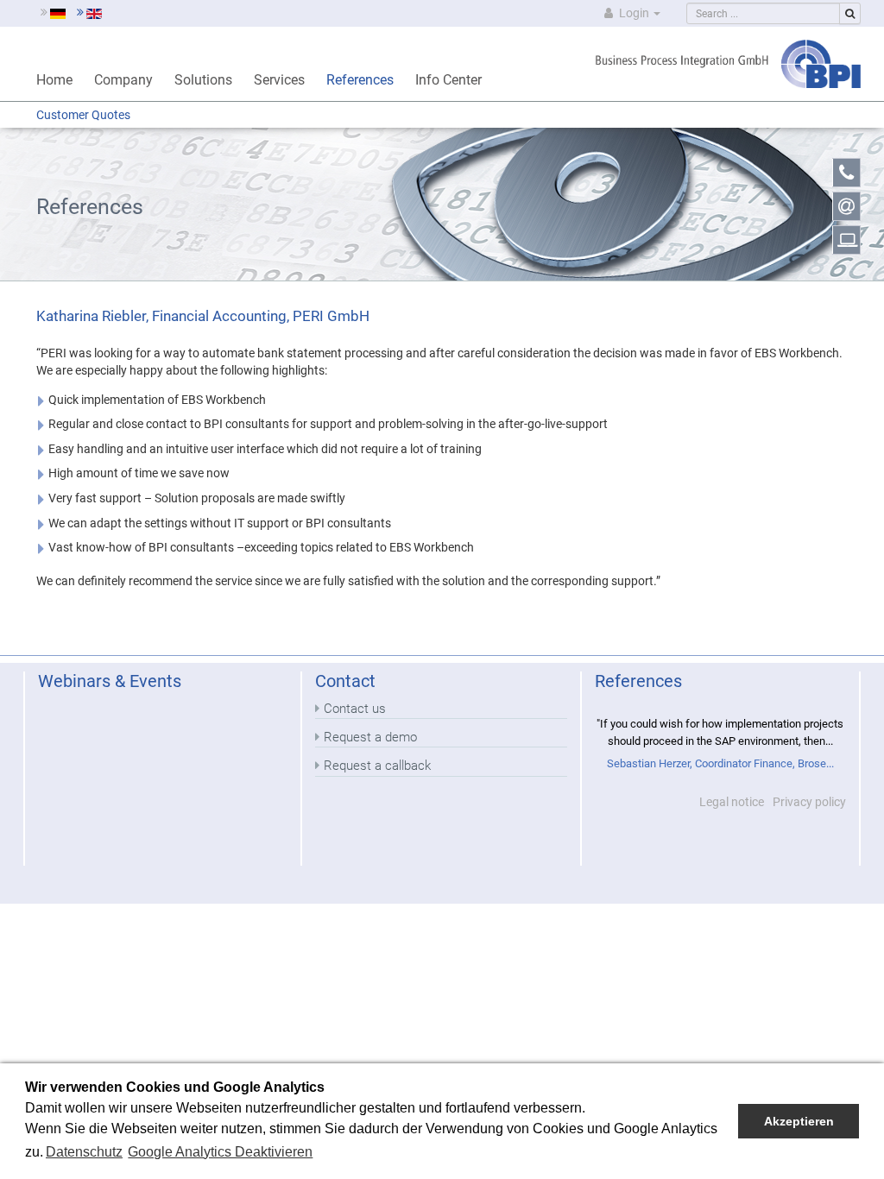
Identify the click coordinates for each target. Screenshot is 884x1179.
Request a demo (370, 737)
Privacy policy (809, 802)
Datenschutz (84, 1151)
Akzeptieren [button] (799, 1121)
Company (123, 80)
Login (634, 13)
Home (54, 80)
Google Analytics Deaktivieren (220, 1151)
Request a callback (377, 765)
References (360, 80)
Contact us (355, 708)
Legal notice (731, 802)
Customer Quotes (83, 115)
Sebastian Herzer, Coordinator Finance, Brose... (720, 763)
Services (279, 80)
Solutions (203, 80)
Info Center (448, 80)
